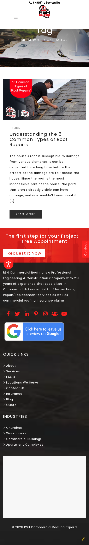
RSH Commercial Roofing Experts (50, 527)
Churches (14, 428)
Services (13, 371)
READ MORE (25, 214)
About (11, 366)
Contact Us (15, 388)
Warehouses (16, 433)
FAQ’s (10, 377)
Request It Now (24, 253)
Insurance (14, 394)
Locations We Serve (22, 382)
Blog (9, 399)
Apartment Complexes (24, 444)
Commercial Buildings (24, 439)
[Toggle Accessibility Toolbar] (8, 264)
